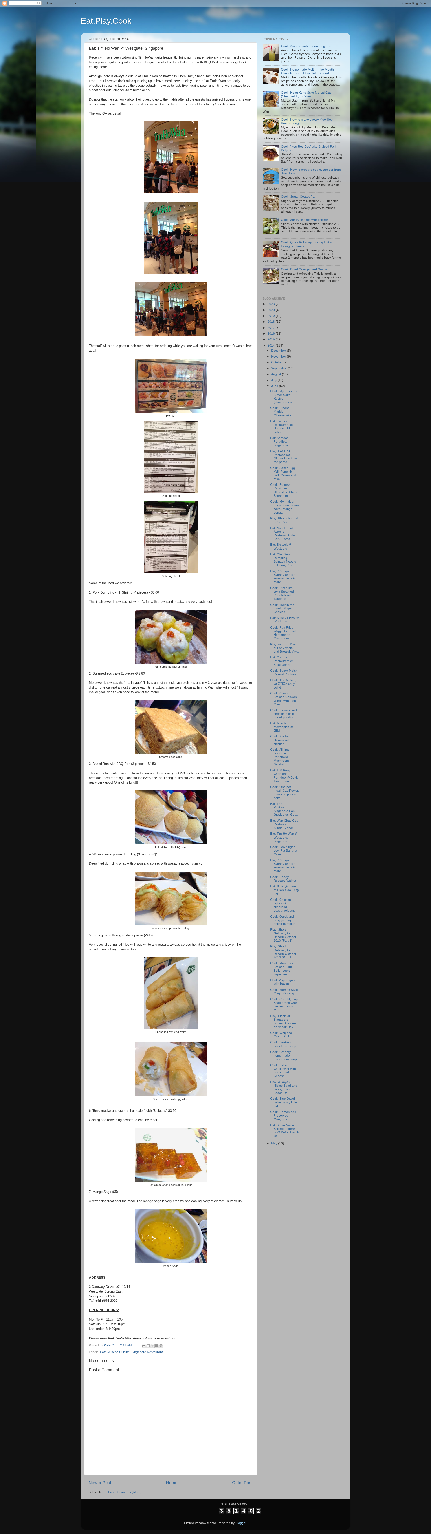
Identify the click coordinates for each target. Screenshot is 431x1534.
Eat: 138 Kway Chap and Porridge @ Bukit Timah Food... (284, 775)
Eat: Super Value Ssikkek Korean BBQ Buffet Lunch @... (284, 1130)
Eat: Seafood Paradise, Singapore (279, 441)
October (277, 362)
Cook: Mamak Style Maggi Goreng (284, 991)
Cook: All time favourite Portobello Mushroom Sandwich (280, 757)
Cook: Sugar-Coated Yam (299, 196)
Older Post (242, 1482)
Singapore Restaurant (147, 1352)
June (275, 386)
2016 (272, 333)
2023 (272, 304)
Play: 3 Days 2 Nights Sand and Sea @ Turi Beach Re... (283, 1087)
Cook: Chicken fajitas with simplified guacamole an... (283, 905)
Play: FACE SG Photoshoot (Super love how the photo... (283, 457)
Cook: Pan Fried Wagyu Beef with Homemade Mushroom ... (283, 633)
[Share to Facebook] (156, 1346)
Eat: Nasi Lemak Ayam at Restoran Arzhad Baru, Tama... (283, 533)
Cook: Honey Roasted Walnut (283, 878)
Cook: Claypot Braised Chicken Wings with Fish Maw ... (283, 699)
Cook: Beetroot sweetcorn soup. (283, 1044)
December (279, 350)
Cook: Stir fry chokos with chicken (305, 219)
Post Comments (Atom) (124, 1492)
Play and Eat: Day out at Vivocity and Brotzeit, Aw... (284, 648)
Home (172, 1482)
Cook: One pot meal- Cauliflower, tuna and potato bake (284, 792)
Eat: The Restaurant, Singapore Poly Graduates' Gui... (284, 809)
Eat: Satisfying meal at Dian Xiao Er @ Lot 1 (284, 890)
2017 (272, 327)
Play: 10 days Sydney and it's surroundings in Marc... (283, 576)
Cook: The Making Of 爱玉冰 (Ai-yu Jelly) (283, 683)
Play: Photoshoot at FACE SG (284, 520)
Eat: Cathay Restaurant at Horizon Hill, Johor (281, 426)
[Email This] (144, 1346)
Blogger (240, 1523)
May (274, 1143)
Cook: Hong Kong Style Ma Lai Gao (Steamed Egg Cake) (306, 94)
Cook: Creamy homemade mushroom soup (283, 1055)
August (276, 374)
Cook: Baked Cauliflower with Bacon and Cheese (283, 1071)
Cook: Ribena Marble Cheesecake (280, 411)
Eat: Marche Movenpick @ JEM (281, 727)
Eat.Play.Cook (106, 20)
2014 (272, 345)
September (279, 368)
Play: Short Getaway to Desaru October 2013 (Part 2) (283, 935)
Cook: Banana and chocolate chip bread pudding (283, 714)
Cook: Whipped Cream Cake (281, 1034)
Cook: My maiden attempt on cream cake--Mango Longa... (284, 507)
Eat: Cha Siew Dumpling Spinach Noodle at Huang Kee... (283, 560)
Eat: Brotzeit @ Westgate (281, 546)
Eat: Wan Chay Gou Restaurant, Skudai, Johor (284, 824)
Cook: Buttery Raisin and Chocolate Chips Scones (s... (283, 490)
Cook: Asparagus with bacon (282, 981)
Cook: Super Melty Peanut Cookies (283, 672)
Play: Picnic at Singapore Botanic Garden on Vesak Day (283, 1021)
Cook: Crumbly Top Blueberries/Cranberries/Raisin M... (284, 1005)
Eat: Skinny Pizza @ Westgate (284, 619)
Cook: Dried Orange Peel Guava (304, 269)
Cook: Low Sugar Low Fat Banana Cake (283, 850)
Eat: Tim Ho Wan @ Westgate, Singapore (284, 837)
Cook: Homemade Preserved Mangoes (283, 1115)
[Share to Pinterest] (161, 1346)
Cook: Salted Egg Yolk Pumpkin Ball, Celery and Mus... (283, 473)
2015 (272, 339)
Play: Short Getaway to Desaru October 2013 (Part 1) (283, 952)
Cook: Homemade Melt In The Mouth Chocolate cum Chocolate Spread (307, 71)
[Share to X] (152, 1346)
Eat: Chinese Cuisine (115, 1352)
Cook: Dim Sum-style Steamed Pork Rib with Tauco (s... (282, 593)
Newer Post (100, 1482)
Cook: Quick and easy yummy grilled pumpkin (282, 920)
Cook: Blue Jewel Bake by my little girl (283, 1102)
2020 (272, 310)
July (274, 380)
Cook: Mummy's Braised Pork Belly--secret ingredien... (281, 969)
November (279, 356)
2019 (272, 316)
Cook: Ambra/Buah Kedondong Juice (307, 46)
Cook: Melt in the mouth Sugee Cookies (282, 608)
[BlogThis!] (148, 1346)
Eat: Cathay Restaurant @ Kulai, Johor (281, 661)
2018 (272, 321)
